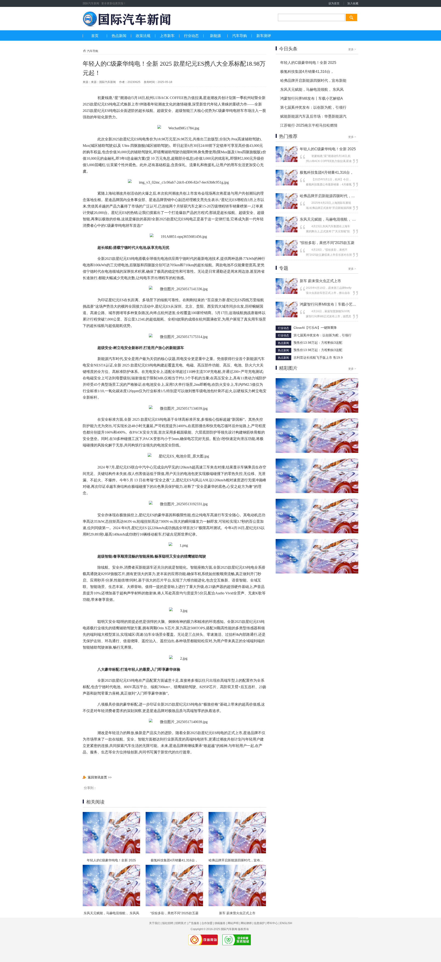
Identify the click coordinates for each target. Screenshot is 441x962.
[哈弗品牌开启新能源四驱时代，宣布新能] (286, 208)
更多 (352, 49)
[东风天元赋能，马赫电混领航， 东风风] (286, 231)
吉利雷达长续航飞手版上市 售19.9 (318, 357)
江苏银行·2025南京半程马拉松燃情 (308, 125)
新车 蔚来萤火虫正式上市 (237, 913)
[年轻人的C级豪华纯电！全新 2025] (286, 161)
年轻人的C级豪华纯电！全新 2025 (111, 860)
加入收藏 (352, 3)
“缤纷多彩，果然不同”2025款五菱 (174, 913)
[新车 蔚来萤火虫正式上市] (286, 293)
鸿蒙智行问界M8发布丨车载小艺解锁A (311, 98)
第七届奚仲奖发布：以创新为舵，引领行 (313, 107)
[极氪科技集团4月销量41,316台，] (286, 184)
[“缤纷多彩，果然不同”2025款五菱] (286, 254)
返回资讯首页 (100, 777)
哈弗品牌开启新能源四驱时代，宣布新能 (237, 860)
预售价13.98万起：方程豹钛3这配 (318, 342)
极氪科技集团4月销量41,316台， (174, 860)
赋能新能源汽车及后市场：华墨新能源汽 (313, 116)
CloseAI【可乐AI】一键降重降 (315, 327)
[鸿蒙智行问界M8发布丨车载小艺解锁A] (286, 316)
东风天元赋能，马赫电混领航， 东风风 (111, 913)
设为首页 (333, 3)
